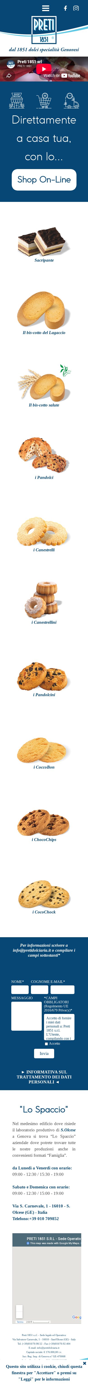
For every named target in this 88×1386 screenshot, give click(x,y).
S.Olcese (68, 1130)
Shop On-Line (44, 178)
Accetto (54, 1043)
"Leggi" (26, 1379)
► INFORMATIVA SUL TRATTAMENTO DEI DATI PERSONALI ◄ (44, 1077)
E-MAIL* (58, 982)
